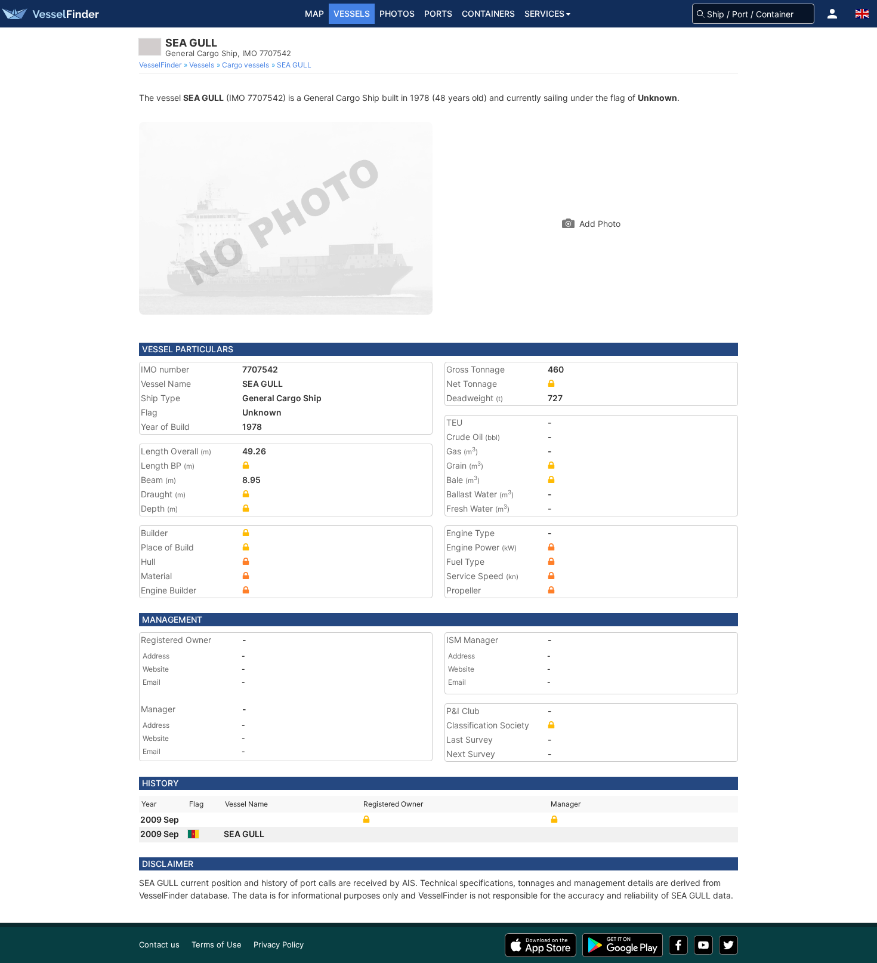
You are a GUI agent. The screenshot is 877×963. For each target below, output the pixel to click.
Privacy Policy (279, 944)
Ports (438, 13)
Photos (397, 13)
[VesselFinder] (49, 13)
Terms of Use (217, 944)
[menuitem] (161, 65)
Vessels (351, 13)
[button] (832, 13)
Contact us (159, 944)
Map (314, 13)
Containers (488, 13)
